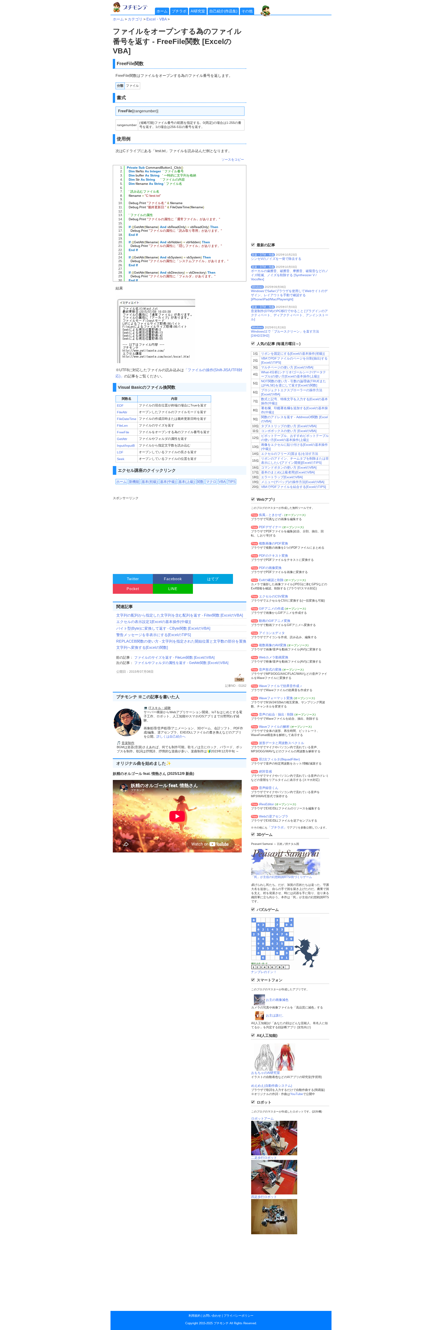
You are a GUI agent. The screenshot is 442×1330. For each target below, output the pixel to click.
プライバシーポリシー (238, 1315)
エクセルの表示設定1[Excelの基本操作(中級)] (153, 622)
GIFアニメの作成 (271, 608)
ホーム (162, 11)
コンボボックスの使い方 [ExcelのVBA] (289, 431)
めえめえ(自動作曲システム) (271, 1085)
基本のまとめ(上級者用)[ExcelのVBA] (288, 472)
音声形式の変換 (270, 669)
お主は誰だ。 (275, 1015)
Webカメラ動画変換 (273, 657)
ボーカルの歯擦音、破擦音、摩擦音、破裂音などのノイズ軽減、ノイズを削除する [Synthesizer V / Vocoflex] (289, 275)
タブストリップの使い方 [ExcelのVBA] (289, 426)
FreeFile (123, 432)
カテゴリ (135, 19)
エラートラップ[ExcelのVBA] (282, 477)
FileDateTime (126, 419)
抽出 (281, 714)
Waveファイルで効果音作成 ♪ (280, 686)
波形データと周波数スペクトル (281, 743)
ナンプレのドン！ (264, 972)
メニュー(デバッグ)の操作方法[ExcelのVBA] (292, 482)
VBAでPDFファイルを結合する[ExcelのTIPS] (293, 487)
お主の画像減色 (277, 1000)
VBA (222, 482)
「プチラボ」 (277, 827)
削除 (290, 714)
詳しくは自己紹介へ (171, 736)
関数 (200, 482)
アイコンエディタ (272, 633)
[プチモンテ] (133, 12)
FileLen (122, 425)
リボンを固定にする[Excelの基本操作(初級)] (293, 353)
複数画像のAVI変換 (272, 645)
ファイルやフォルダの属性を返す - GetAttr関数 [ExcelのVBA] (181, 663)
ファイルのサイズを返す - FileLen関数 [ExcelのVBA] (174, 657)
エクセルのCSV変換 (273, 596)
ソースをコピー (232, 159)
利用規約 (195, 1315)
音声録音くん (268, 788)
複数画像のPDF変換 (273, 543)
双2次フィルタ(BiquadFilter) (279, 759)
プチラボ (179, 11)
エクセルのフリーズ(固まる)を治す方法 (289, 453)
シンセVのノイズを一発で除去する (276, 259)
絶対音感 (265, 771)
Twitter (133, 579)
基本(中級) (168, 482)
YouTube (296, 1094)
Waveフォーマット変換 (276, 698)
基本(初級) (150, 482)
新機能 (134, 482)
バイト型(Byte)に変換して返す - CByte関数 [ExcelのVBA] (163, 628)
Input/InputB (126, 445)
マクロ (211, 482)
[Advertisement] (179, 533)
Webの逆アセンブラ (273, 816)
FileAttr (122, 412)
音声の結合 (267, 714)
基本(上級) (186, 482)
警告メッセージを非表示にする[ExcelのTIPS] (153, 635)
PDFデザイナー (270, 527)
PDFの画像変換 (270, 568)
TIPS (232, 482)
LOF (120, 452)
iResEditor (266, 804)
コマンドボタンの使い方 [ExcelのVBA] (289, 467)
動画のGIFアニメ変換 (274, 621)
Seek (120, 459)
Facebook (173, 579)
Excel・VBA (156, 19)
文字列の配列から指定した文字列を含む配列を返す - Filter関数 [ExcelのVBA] (179, 615)
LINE (172, 589)
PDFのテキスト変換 (273, 555)
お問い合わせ (212, 1315)
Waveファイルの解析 (274, 726)
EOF (120, 405)
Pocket (133, 589)
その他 (247, 11)
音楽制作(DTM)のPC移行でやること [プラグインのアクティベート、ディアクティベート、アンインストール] (289, 315)
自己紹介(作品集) (223, 11)
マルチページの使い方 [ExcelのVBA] (287, 367)
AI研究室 (198, 11)
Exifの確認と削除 (271, 580)
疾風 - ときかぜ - (271, 515)
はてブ (213, 579)
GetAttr (122, 439)
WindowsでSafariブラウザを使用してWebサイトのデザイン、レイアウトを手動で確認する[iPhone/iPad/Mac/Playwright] (289, 295)
